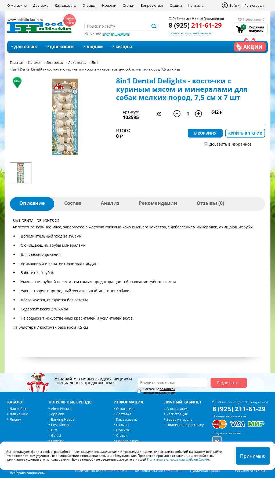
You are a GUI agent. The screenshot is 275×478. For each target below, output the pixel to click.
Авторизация (177, 408)
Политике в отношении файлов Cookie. (178, 459)
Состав (72, 203)
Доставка (40, 5)
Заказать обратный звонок (190, 33)
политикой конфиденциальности (159, 391)
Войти (234, 5)
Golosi (56, 435)
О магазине (17, 5)
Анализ (110, 203)
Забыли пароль (180, 419)
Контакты (196, 5)
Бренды (123, 46)
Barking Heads (62, 419)
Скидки (176, 5)
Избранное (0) (254, 19)
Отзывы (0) (210, 203)
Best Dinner (60, 424)
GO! (54, 430)
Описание (32, 203)
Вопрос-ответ (152, 5)
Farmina (57, 440)
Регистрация (255, 5)
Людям (94, 46)
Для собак (25, 46)
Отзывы (89, 5)
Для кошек (62, 46)
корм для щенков (116, 33)
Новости (109, 5)
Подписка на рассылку (185, 424)
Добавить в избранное (230, 144)
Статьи (128, 5)
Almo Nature (61, 408)
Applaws (57, 414)
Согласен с (159, 391)
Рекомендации (158, 203)
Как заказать (65, 5)
